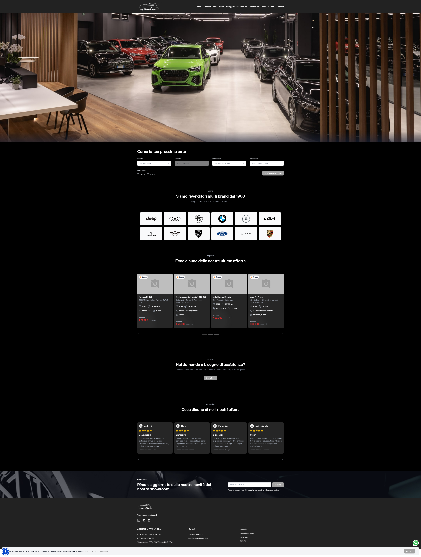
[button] (5, 551)
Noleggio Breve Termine (236, 7)
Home (198, 7)
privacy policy (273, 490)
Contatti (280, 7)
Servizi (271, 7)
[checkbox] (138, 174)
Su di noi (207, 7)
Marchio (140, 159)
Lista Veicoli (218, 7)
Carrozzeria (216, 159)
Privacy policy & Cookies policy (95, 551)
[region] (210, 304)
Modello (178, 159)
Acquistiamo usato (258, 7)
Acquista (243, 529)
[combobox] (154, 163)
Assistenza (244, 537)
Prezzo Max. (254, 159)
